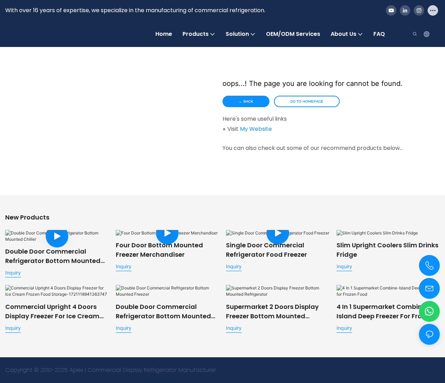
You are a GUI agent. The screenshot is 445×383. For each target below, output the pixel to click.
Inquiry (13, 273)
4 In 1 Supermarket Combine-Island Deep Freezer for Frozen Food (385, 311)
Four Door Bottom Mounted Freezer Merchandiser (159, 250)
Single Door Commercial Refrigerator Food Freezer (266, 250)
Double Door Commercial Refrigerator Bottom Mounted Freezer (163, 311)
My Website (256, 129)
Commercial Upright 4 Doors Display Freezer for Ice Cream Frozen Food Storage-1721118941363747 (52, 311)
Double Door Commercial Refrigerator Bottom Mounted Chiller (52, 256)
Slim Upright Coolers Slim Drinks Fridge (387, 250)
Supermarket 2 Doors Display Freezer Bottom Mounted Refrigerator (272, 311)
